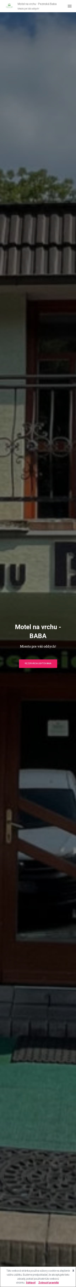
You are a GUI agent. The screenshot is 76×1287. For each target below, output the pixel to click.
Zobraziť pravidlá (48, 1282)
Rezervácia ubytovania (38, 663)
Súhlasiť (31, 1282)
